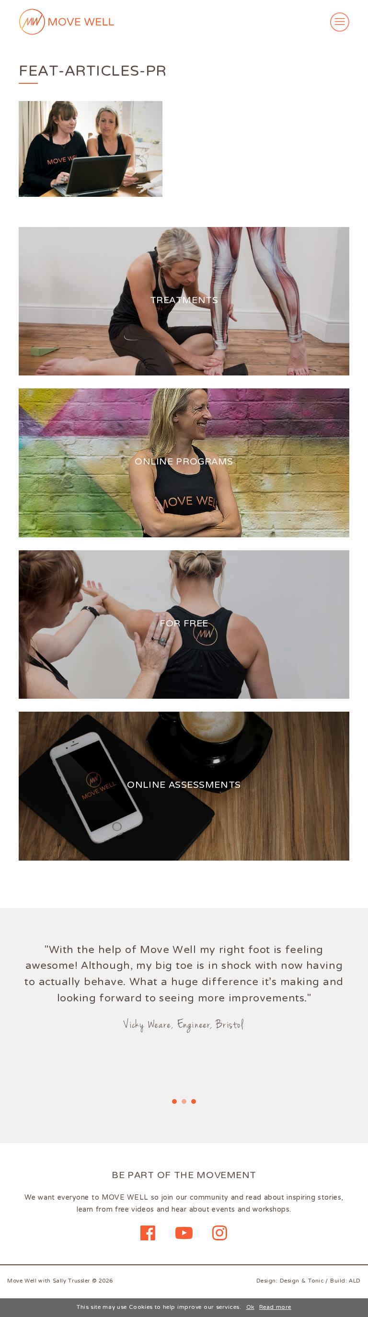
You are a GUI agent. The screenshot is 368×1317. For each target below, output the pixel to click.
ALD (355, 1281)
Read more (275, 1307)
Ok (250, 1307)
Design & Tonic (302, 1281)
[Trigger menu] (339, 22)
